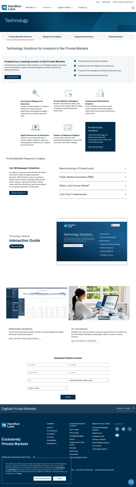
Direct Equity (74, 433)
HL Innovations (52, 431)
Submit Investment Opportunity (123, 2)
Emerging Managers (76, 436)
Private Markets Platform (20, 37)
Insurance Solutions (99, 439)
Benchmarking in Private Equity (76, 168)
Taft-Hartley (96, 446)
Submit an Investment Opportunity (15, 457)
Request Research (18, 193)
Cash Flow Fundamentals (73, 194)
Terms (19, 473)
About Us (50, 427)
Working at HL (52, 443)
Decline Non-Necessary (42, 478)
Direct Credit (74, 429)
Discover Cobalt (123, 408)
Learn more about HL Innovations (83, 341)
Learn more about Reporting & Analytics (24, 338)
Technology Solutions (99, 449)
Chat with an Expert (95, 147)
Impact (72, 439)
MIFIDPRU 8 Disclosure (84, 470)
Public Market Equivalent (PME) (76, 177)
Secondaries (73, 454)
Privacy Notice (60, 467)
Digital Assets (97, 433)
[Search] (133, 7)
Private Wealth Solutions (100, 443)
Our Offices (51, 434)
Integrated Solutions (83, 37)
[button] (31, 7)
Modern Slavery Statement (104, 470)
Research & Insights (52, 37)
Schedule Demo (116, 37)
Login (98, 2)
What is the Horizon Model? (74, 185)
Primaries (72, 448)
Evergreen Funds (98, 436)
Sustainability (51, 440)
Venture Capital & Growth (78, 457)
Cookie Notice (12, 469)
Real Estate (73, 451)
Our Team (50, 437)
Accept (59, 478)
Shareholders (106, 2)
